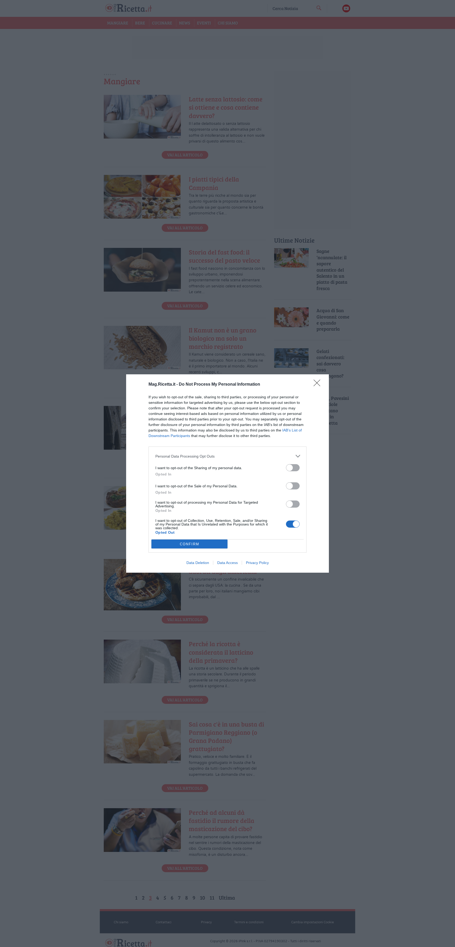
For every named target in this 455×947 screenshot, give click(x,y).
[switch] (293, 467)
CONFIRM (189, 544)
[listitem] (227, 456)
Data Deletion (197, 563)
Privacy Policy (257, 563)
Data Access (227, 563)
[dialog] (227, 473)
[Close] (319, 385)
